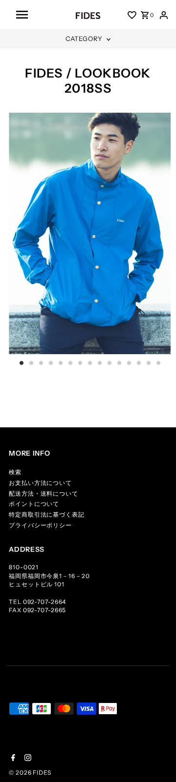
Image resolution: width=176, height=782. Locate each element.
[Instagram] (26, 758)
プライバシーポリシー (40, 525)
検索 (15, 472)
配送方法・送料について (43, 493)
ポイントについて (34, 503)
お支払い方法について (40, 482)
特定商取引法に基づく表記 (47, 514)
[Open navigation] (35, 14)
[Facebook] (12, 758)
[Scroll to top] (156, 762)
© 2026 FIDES (30, 772)
